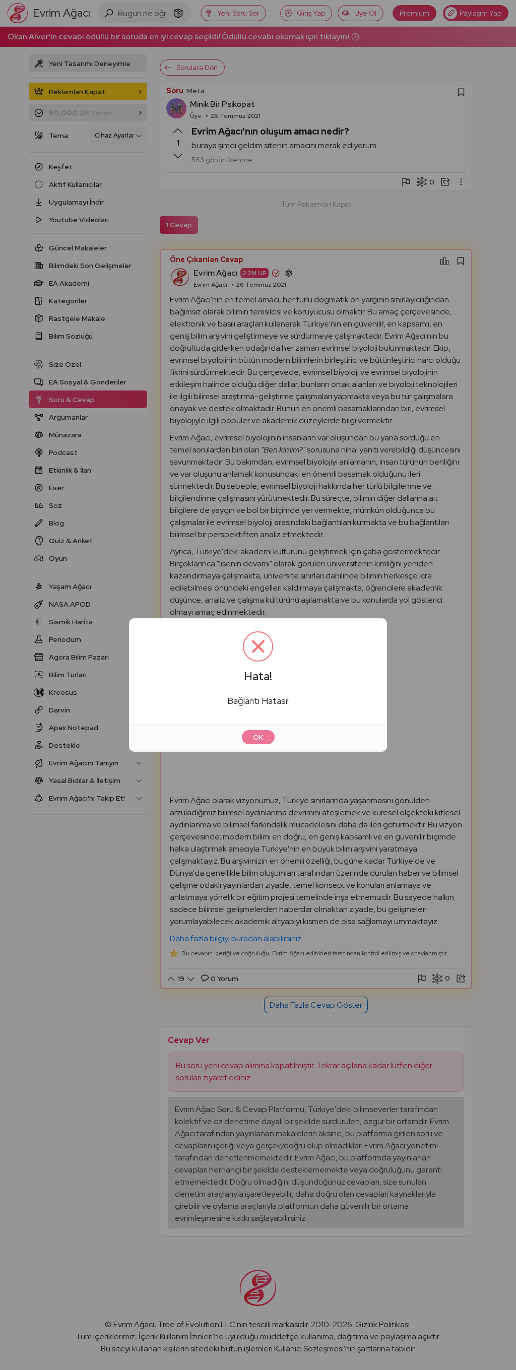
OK (258, 737)
